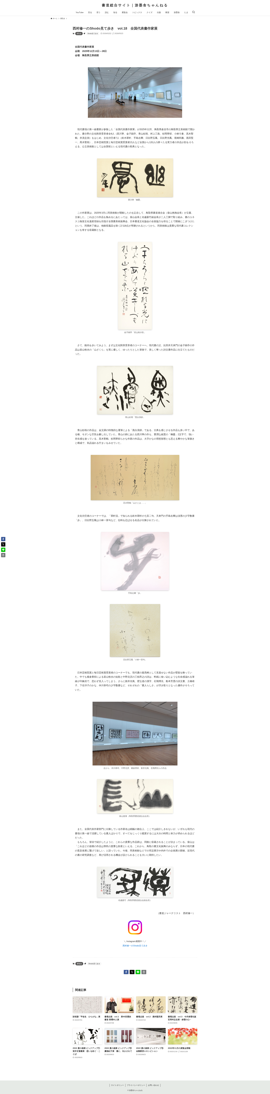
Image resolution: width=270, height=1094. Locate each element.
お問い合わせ (153, 1085)
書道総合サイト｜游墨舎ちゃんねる (135, 5)
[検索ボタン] (193, 12)
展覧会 (79, 33)
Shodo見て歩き (92, 33)
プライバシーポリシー (136, 1085)
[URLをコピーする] (143, 972)
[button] (126, 972)
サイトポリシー (117, 1085)
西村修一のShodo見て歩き (135, 945)
